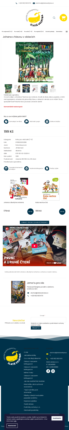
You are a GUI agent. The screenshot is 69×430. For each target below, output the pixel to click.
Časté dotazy (29, 404)
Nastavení (12, 426)
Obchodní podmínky (31, 410)
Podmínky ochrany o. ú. (32, 407)
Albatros (18, 151)
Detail (30, 211)
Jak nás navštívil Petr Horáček (34, 381)
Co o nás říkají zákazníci (32, 358)
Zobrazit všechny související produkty (34, 222)
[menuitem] (7, 31)
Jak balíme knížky (30, 355)
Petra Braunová (21, 145)
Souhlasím (57, 418)
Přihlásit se (36, 328)
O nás (26, 352)
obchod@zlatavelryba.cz (39, 293)
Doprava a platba (30, 401)
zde (15, 421)
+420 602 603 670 (37, 296)
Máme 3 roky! (28, 373)
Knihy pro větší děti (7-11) (24, 139)
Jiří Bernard (19, 148)
